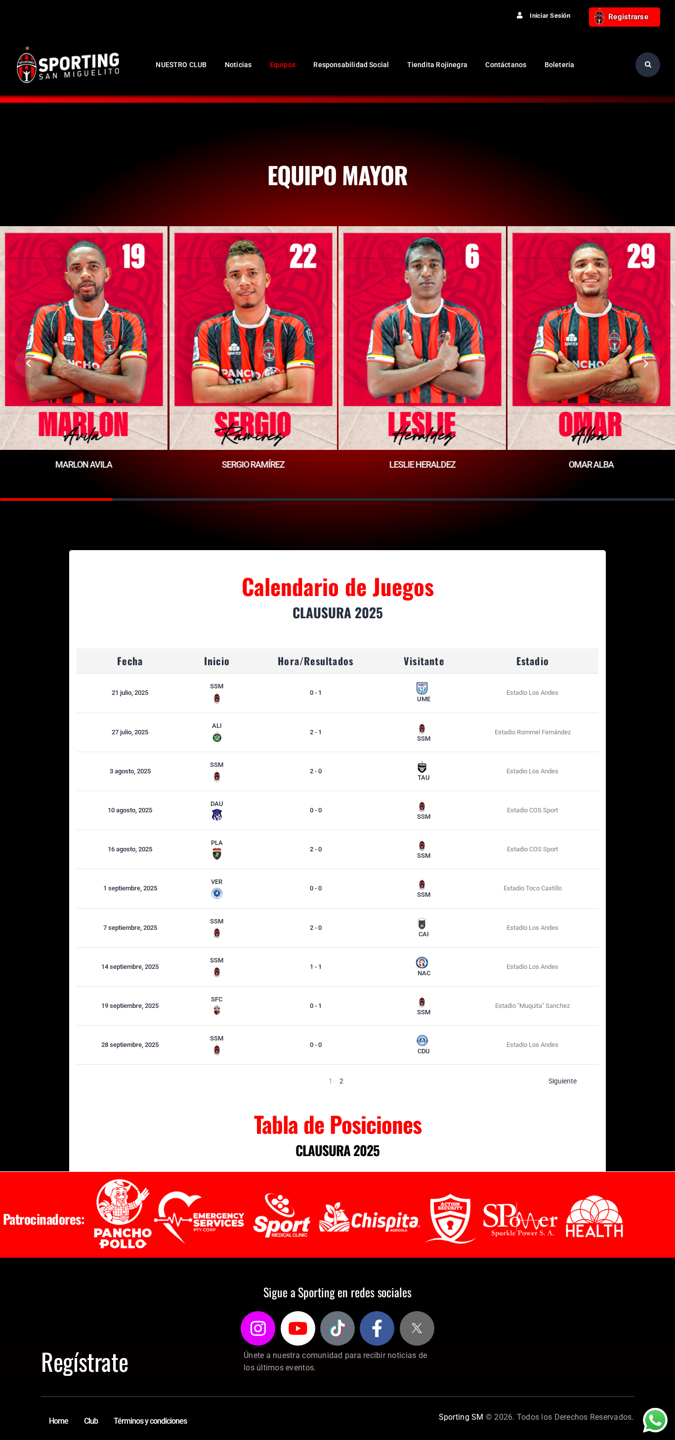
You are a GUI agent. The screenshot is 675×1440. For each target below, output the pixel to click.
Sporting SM (461, 1417)
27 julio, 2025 (130, 732)
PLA (217, 842)
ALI (217, 725)
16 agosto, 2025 (130, 849)
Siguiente (562, 1081)
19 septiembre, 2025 (130, 1005)
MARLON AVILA (83, 464)
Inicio (217, 660)
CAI (424, 934)
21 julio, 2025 (130, 692)
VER (216, 881)
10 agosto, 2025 (130, 810)
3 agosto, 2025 (130, 771)
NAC (424, 973)
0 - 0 (316, 810)
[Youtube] (298, 1328)
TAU (424, 777)
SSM (216, 686)
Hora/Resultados (315, 660)
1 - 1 (316, 966)
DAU (217, 803)
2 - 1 (316, 732)
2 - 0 (316, 771)
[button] (28, 363)
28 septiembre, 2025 (130, 1044)
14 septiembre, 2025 (130, 966)
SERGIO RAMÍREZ (252, 464)
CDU (424, 1051)
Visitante (424, 660)
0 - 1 (316, 692)
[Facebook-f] (377, 1328)
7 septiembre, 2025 (130, 927)
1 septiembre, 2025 (130, 888)
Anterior (110, 1081)
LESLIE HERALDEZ (422, 464)
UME (423, 699)
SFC (216, 999)
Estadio (532, 660)
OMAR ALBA (591, 464)
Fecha (130, 660)
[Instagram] (258, 1328)
